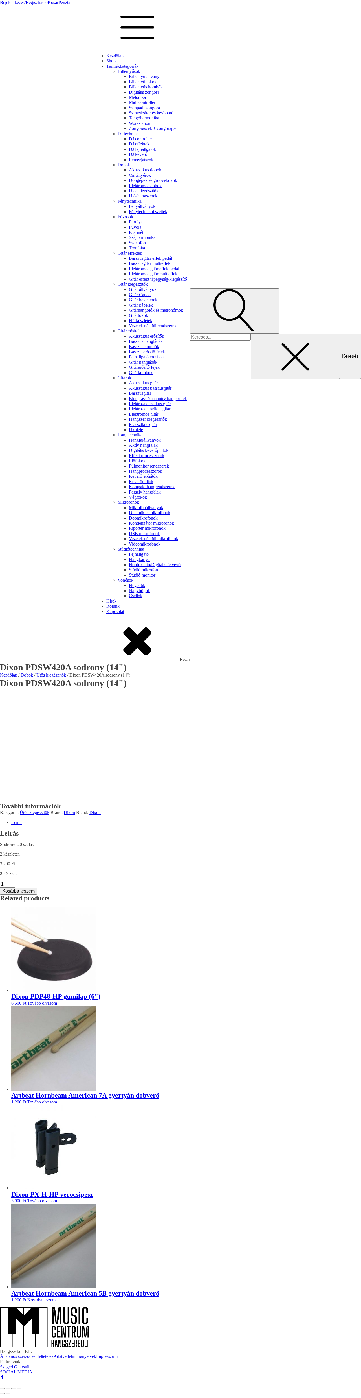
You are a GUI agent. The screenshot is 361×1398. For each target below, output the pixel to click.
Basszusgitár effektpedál (150, 258)
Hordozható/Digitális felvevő (154, 564)
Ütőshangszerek (143, 195)
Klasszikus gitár (143, 424)
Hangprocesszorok (145, 471)
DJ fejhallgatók (142, 149)
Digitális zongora (144, 92)
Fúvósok (125, 216)
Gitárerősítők (129, 330)
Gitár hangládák (143, 362)
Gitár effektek (130, 253)
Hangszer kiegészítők (148, 419)
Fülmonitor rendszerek (149, 466)
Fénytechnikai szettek (148, 211)
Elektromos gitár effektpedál (154, 268)
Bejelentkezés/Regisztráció (24, 2)
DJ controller (140, 138)
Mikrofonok (128, 502)
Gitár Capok (140, 294)
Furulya (136, 221)
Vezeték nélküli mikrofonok (153, 538)
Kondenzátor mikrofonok (151, 523)
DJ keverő (138, 154)
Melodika (137, 97)
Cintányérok (140, 175)
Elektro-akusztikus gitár (150, 403)
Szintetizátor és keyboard (151, 112)
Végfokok (138, 497)
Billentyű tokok (143, 81)
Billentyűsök (129, 71)
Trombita (137, 247)
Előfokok (137, 460)
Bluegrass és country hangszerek (158, 398)
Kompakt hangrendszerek (152, 486)
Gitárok (124, 377)
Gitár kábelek (141, 305)
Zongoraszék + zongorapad (153, 128)
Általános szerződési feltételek (27, 1356)
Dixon (69, 812)
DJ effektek (139, 143)
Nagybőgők (139, 590)
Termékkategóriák (122, 66)
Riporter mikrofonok (147, 528)
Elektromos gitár (143, 414)
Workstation (139, 123)
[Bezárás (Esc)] (19, 1388)
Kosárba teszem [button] (41, 1299)
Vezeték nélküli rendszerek (153, 325)
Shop (111, 60)
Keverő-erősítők (143, 476)
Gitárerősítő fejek (144, 367)
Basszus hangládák (146, 341)
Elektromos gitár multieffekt (154, 273)
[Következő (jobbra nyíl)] (8, 1393)
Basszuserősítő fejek (147, 351)
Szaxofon (137, 242)
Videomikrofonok (144, 544)
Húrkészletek (140, 320)
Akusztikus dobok (145, 169)
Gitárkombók (141, 372)
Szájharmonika (142, 237)
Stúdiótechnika (131, 549)
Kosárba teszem (18, 891)
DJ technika (128, 133)
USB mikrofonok (144, 533)
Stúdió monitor (142, 575)
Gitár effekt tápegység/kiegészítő (158, 279)
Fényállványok (142, 206)
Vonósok (125, 580)
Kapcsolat (115, 611)
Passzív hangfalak (145, 492)
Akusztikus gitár (143, 382)
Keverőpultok (141, 481)
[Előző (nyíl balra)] (2, 1393)
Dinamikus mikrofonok (149, 512)
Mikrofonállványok (146, 507)
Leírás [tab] (16, 822)
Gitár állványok (143, 289)
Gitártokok (138, 315)
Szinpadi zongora (144, 107)
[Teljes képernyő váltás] (8, 1388)
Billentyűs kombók (146, 86)
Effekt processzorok (146, 455)
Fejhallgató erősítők (146, 356)
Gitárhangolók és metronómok (156, 310)
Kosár (53, 2)
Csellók (135, 595)
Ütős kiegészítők (144, 190)
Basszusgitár (140, 393)
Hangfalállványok (145, 440)
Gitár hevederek (143, 299)
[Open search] (234, 310)
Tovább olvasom (42, 1003)
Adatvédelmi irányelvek (75, 1356)
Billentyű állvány (144, 76)
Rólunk (113, 606)
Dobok (124, 164)
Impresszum (107, 1356)
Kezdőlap (115, 55)
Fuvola (135, 227)
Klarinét (136, 232)
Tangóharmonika (144, 117)
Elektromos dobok (145, 185)
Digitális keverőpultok (148, 450)
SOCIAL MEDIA (16, 1371)
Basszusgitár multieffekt (150, 263)
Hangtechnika (130, 434)
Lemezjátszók (141, 159)
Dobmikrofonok (143, 518)
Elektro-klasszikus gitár (149, 408)
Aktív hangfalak (143, 445)
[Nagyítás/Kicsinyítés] (2, 1388)
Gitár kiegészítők (133, 284)
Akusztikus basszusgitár (150, 388)
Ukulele (136, 429)
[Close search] (295, 356)
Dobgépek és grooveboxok (153, 180)
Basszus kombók (144, 346)
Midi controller (142, 102)
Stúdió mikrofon (143, 569)
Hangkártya (139, 559)
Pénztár (65, 2)
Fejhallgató (139, 554)
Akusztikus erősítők (146, 336)
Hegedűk (137, 585)
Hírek (111, 601)
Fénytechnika (130, 201)
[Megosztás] (13, 1388)
